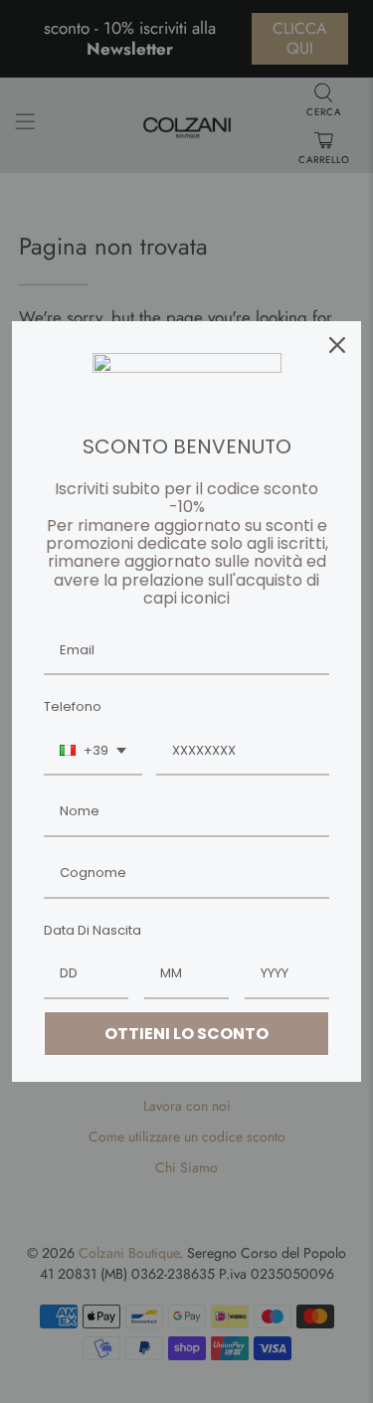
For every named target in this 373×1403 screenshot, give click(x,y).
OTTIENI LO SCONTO (186, 1033)
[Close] (337, 345)
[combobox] (93, 752)
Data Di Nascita (92, 930)
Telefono (72, 706)
